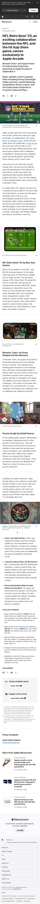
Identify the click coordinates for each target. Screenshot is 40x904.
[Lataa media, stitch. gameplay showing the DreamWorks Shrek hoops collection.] (36, 526)
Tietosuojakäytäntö (7, 898)
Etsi (36, 22)
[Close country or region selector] (38, 3)
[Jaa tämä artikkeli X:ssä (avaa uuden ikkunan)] (7, 96)
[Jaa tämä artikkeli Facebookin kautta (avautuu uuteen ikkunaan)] (3, 96)
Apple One (24, 626)
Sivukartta (27, 901)
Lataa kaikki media (17, 698)
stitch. (4, 526)
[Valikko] (37, 16)
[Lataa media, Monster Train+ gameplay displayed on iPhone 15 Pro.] (36, 344)
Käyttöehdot (31, 898)
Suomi (3, 892)
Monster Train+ (16, 141)
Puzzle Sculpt (31, 143)
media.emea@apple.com (11, 742)
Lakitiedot (19, 901)
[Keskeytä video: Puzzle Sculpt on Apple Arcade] (4, 419)
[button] (14, 10)
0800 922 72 (17, 889)
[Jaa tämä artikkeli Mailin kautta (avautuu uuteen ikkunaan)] (12, 96)
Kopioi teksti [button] (15, 686)
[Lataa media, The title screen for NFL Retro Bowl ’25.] (36, 125)
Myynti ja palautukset (8, 901)
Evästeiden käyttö (20, 898)
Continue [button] (33, 10)
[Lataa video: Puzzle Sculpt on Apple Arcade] (36, 426)
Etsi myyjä (19, 887)
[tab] (17, 532)
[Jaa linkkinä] (16, 96)
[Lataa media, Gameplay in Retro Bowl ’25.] (36, 255)
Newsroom (7, 22)
